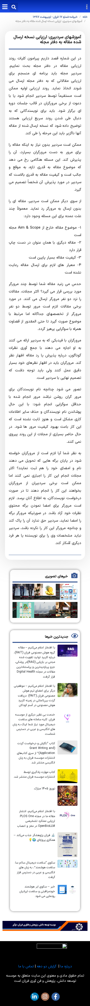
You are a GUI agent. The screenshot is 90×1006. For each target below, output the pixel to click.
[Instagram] (45, 997)
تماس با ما (26, 966)
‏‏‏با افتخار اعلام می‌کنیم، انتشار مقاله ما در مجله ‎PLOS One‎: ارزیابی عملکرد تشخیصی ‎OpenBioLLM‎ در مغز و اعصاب (36, 818)
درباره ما (66, 966)
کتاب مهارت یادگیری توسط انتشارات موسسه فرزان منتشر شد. (34, 774)
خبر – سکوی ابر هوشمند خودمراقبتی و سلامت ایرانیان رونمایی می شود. (37, 891)
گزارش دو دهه (46, 966)
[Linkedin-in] (34, 997)
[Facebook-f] (56, 997)
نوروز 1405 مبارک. (44, 788)
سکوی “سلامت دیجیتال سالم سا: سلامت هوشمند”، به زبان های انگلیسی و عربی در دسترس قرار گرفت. (34, 870)
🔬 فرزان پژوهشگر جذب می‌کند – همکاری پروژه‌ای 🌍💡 (34, 837)
